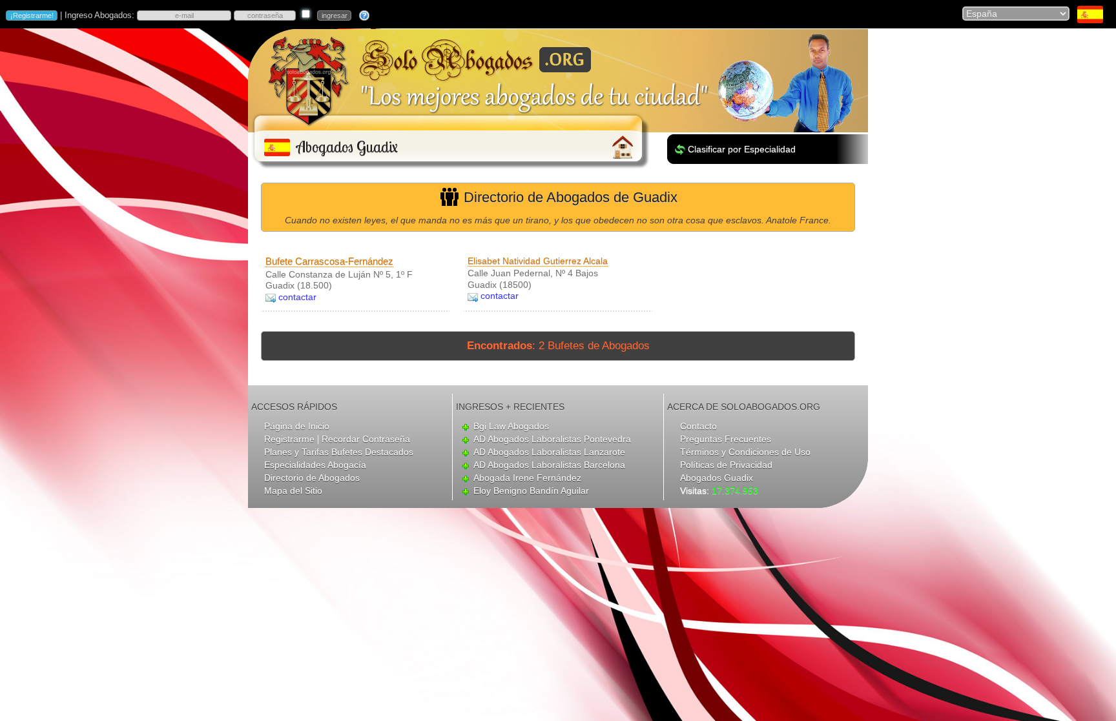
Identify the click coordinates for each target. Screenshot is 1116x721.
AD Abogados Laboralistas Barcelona (549, 465)
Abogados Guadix (716, 477)
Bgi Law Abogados (511, 426)
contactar (297, 297)
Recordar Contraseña (366, 439)
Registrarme (289, 439)
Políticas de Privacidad (726, 465)
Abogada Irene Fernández (527, 477)
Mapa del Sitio (293, 490)
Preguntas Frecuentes (725, 439)
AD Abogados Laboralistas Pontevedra (552, 439)
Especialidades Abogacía (315, 465)
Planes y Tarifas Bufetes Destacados (338, 452)
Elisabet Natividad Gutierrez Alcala (538, 261)
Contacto (698, 426)
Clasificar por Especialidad (742, 149)
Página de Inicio (296, 426)
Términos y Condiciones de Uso (745, 452)
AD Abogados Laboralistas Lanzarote (549, 452)
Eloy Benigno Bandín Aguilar (531, 490)
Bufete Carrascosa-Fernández (329, 261)
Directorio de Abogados (312, 477)
